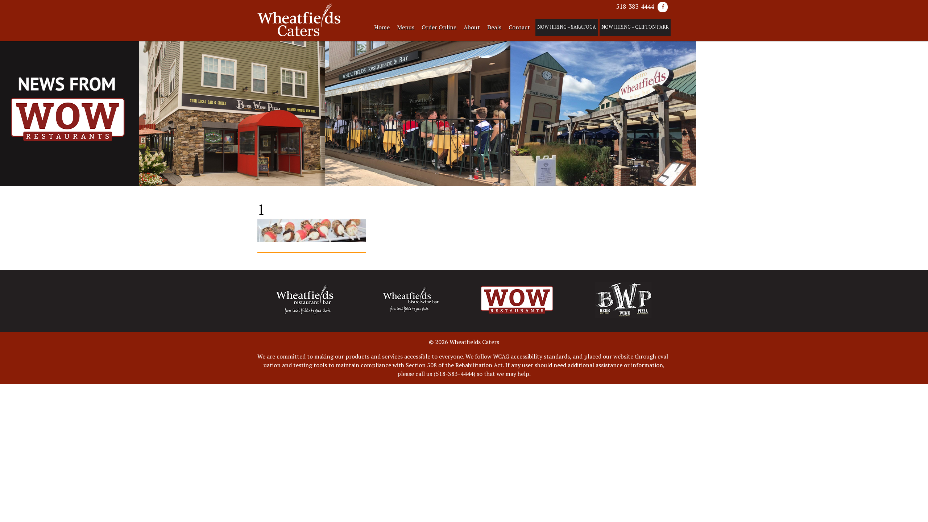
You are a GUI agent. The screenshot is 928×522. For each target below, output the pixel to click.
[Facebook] (663, 7)
